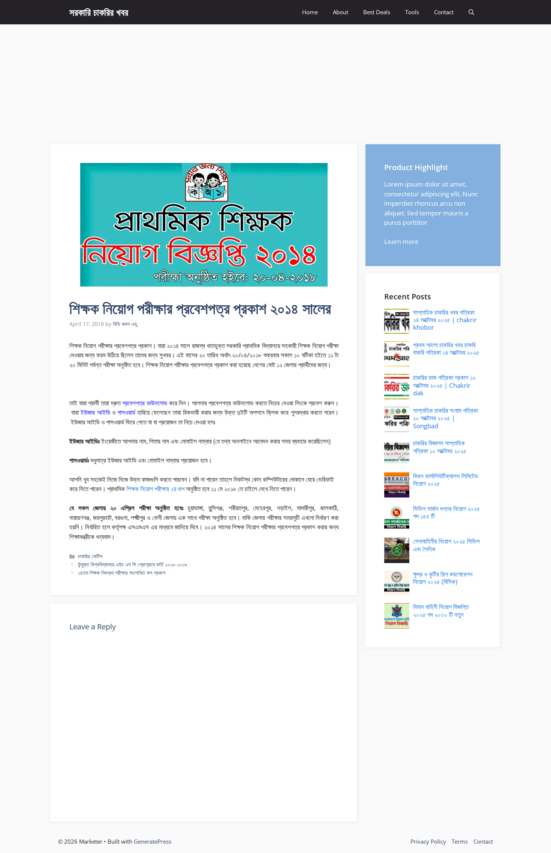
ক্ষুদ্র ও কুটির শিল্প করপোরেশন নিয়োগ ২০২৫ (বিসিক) (443, 578)
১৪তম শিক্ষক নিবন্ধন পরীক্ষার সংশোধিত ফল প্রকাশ (121, 572)
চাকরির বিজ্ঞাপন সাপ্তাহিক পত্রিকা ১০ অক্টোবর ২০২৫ (440, 447)
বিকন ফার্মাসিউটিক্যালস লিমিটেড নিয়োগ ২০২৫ (445, 480)
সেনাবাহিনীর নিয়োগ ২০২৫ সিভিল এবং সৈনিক (446, 545)
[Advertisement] (275, 80)
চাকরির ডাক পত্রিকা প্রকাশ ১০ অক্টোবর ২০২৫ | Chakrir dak (444, 385)
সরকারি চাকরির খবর (98, 12)
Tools (412, 12)
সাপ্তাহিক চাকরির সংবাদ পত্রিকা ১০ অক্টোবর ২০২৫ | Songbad (445, 418)
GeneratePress (152, 841)
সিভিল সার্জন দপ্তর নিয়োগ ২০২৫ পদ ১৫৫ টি (446, 512)
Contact (444, 12)
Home (310, 12)
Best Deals (376, 12)
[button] (471, 12)
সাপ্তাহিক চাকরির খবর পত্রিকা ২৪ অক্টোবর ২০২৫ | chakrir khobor (445, 320)
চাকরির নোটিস (90, 556)
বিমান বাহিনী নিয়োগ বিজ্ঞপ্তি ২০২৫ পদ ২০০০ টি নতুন (441, 610)
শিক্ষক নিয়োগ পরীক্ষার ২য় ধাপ (155, 488)
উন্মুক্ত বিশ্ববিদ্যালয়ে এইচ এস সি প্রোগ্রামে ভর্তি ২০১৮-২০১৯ (132, 564)
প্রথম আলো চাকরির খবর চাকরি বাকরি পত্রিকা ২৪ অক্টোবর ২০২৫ (446, 349)
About (340, 12)
